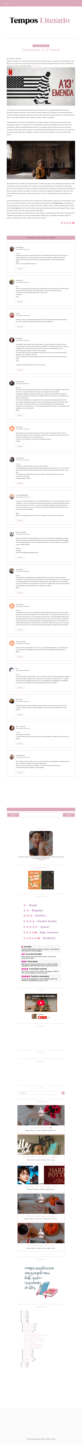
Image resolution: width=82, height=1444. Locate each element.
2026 (24, 1311)
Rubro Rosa (19, 338)
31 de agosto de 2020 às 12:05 (23, 728)
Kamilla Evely (19, 569)
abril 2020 (27, 1355)
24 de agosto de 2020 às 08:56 (23, 643)
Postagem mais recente (13, 815)
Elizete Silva (19, 699)
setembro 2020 (29, 1329)
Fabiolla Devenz (20, 755)
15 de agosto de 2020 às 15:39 (23, 428)
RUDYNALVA (19, 280)
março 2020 (28, 1357)
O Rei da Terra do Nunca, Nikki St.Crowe (41, 1245)
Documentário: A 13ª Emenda (33, 1339)
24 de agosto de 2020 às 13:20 (23, 670)
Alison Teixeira (20, 381)
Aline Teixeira (19, 604)
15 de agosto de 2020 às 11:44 (22, 383)
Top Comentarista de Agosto (32, 1348)
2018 (24, 1364)
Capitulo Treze (35, 66)
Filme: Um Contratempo (31, 1333)
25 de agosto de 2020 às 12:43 (23, 701)
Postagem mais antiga (69, 815)
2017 (24, 1366)
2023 (24, 1316)
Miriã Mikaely (20, 247)
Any (17, 668)
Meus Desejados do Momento (33, 1346)
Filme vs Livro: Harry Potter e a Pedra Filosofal (41, 1186)
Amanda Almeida (21, 641)
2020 (24, 1322)
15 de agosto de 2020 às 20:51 (23, 459)
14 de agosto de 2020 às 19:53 (23, 249)
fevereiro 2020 (29, 1359)
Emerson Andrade (21, 532)
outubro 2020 (28, 1327)
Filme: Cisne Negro (30, 1342)
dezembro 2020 (29, 1324)
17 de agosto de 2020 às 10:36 (23, 534)
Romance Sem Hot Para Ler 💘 (41, 1128)
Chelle (17, 313)
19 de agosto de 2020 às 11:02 (22, 606)
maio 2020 (27, 1353)
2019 (24, 1363)
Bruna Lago (19, 427)
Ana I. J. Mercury (21, 726)
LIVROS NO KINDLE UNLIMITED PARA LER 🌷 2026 (41, 1157)
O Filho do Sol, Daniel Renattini (33, 1344)
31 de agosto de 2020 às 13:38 (23, 757)
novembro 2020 (29, 1326)
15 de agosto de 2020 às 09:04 (23, 340)
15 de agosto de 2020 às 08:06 (23, 315)
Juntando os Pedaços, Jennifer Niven (35, 1335)
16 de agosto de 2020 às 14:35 (23, 497)
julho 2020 (27, 1350)
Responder (20, 268)
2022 (24, 1318)
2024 (24, 1315)
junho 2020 (28, 1351)
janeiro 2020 (28, 1361)
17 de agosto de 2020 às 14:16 (22, 571)
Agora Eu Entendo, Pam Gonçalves (34, 1340)
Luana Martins (20, 458)
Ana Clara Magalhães (22, 495)
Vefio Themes (51, 1439)
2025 (24, 1313)
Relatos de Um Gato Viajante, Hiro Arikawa (41, 1216)
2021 (24, 1320)
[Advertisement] (41, 1386)
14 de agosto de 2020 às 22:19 (23, 282)
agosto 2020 (28, 1331)
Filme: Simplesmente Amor (32, 1337)
